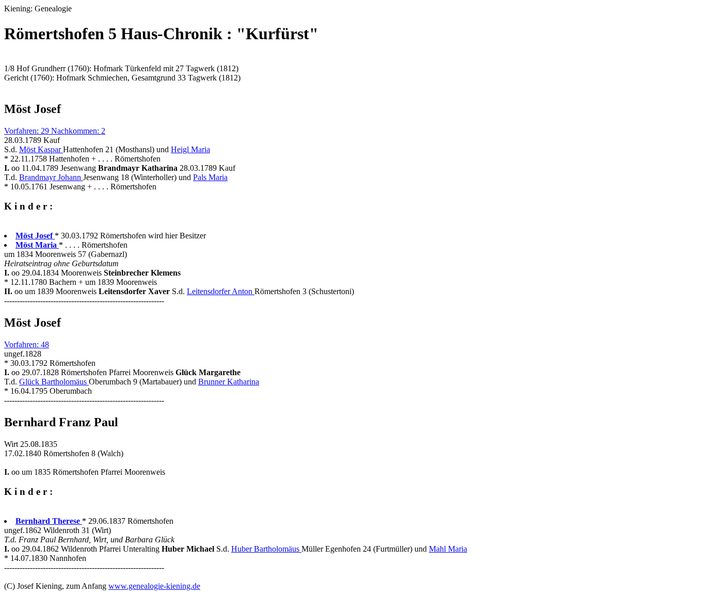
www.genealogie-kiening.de (154, 586)
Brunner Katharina (228, 381)
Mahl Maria (448, 548)
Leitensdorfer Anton (220, 291)
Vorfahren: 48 (26, 344)
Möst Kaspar (41, 149)
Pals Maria (210, 177)
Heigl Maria (190, 149)
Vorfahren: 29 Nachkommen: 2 (54, 130)
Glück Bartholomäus (54, 381)
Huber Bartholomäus (266, 548)
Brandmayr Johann (51, 177)
